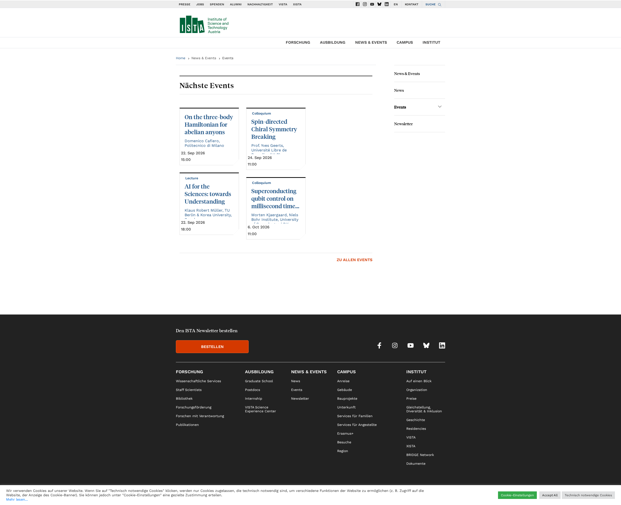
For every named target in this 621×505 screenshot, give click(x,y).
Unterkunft (346, 407)
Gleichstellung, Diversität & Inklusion (424, 409)
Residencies (416, 428)
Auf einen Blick (419, 381)
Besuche (344, 442)
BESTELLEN (212, 346)
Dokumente (415, 463)
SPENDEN (217, 4)
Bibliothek (184, 398)
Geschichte (415, 420)
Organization (416, 390)
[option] (276, 173)
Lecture (192, 178)
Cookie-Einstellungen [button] (517, 495)
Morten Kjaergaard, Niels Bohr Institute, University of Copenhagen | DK (274, 219)
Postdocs (252, 390)
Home (180, 58)
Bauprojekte (347, 398)
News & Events (371, 42)
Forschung (298, 42)
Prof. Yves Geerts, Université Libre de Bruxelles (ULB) (269, 150)
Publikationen (187, 425)
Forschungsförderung (193, 407)
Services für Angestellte (357, 425)
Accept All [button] (550, 495)
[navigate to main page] (204, 23)
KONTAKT (411, 4)
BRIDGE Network (420, 455)
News (399, 90)
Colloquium (262, 113)
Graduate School (259, 381)
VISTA (283, 4)
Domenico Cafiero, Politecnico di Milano (204, 143)
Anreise (343, 381)
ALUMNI (236, 4)
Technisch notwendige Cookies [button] (588, 495)
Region (342, 451)
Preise (411, 398)
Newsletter (403, 123)
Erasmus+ (345, 433)
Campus (405, 42)
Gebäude (344, 390)
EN (396, 4)
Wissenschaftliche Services (198, 381)
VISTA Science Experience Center (260, 409)
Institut (431, 42)
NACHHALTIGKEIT (260, 4)
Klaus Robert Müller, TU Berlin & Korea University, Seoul (208, 215)
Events (400, 106)
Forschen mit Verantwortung (200, 416)
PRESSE (184, 4)
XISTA (297, 4)
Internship (253, 398)
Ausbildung (332, 42)
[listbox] (276, 173)
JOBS (200, 4)
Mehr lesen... (17, 499)
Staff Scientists (189, 390)
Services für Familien (355, 416)
